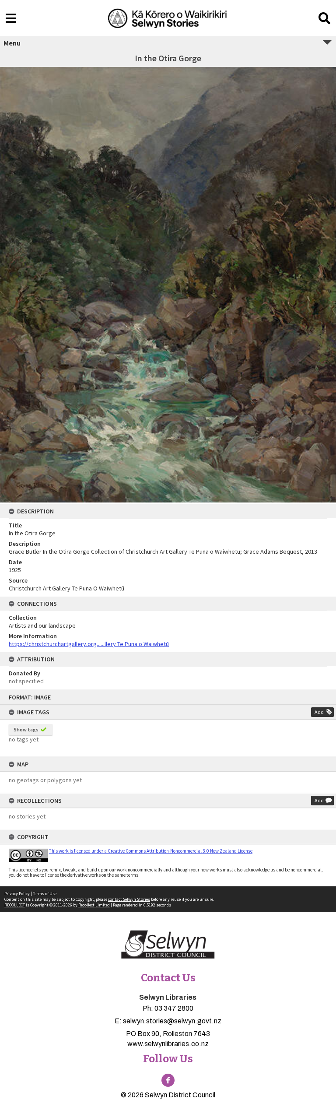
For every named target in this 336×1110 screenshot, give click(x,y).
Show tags (26, 729)
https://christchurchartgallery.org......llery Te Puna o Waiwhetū (89, 644)
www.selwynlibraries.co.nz (168, 1043)
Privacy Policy (17, 893)
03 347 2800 (173, 1008)
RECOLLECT (14, 905)
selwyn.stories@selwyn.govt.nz (172, 1021)
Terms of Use (44, 893)
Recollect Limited (94, 905)
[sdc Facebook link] (168, 1080)
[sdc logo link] (168, 945)
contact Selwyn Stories (129, 899)
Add (319, 712)
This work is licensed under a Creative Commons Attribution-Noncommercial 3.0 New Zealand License (150, 851)
